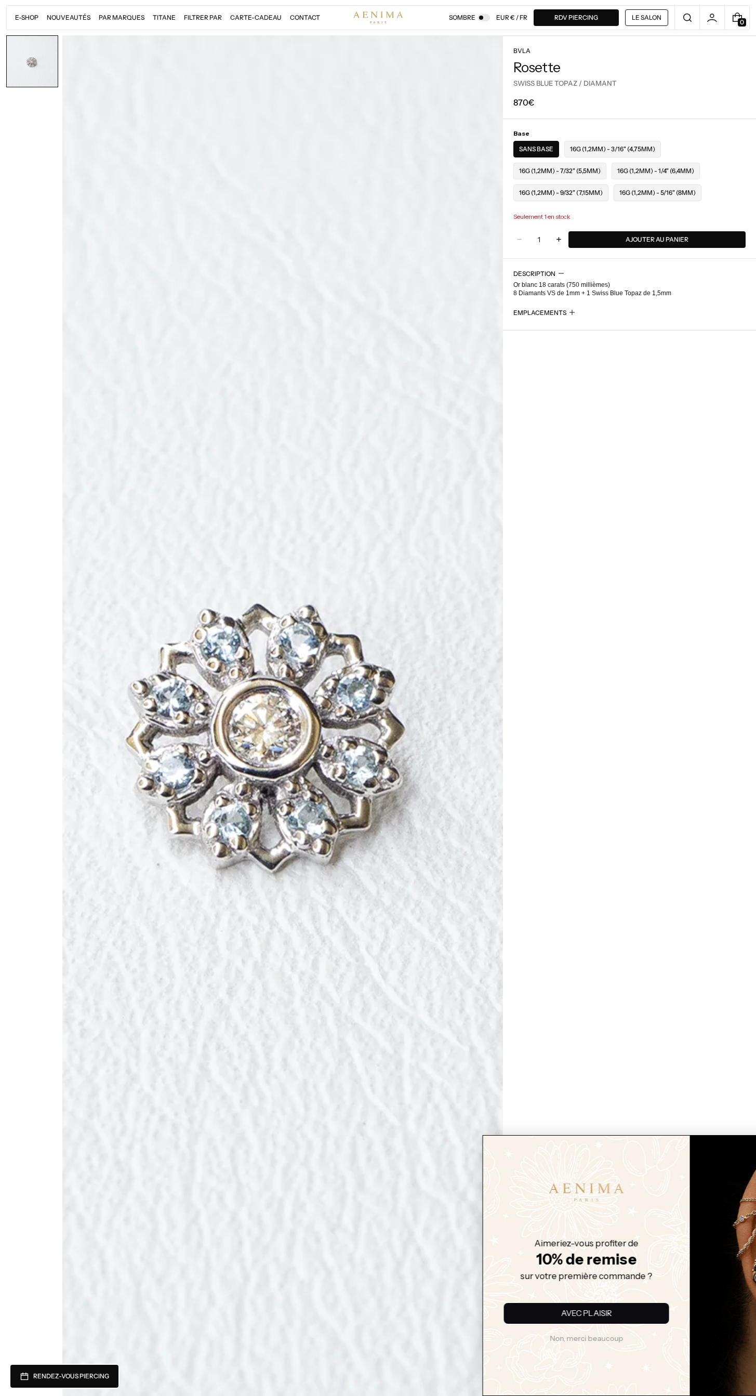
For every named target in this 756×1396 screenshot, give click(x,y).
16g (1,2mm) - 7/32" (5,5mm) (560, 171)
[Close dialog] (252, 1150)
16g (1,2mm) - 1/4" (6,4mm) (655, 171)
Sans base (536, 149)
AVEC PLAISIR (444, 1313)
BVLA (521, 51)
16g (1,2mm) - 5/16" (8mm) (657, 192)
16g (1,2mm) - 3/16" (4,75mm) (612, 149)
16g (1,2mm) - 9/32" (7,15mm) (561, 192)
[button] (687, 18)
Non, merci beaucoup (444, 1338)
